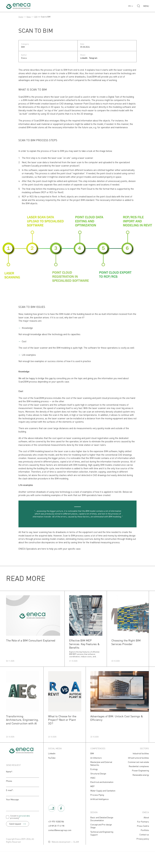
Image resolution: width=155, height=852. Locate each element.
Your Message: (12, 799)
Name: (9, 771)
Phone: (9, 781)
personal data (24, 816)
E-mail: (10, 790)
